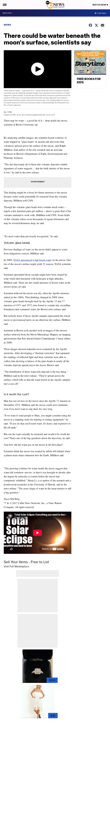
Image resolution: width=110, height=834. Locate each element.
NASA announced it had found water (32, 260)
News (7, 24)
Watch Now (99, 4)
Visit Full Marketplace (16, 566)
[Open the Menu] (4, 4)
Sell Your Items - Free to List (26, 561)
